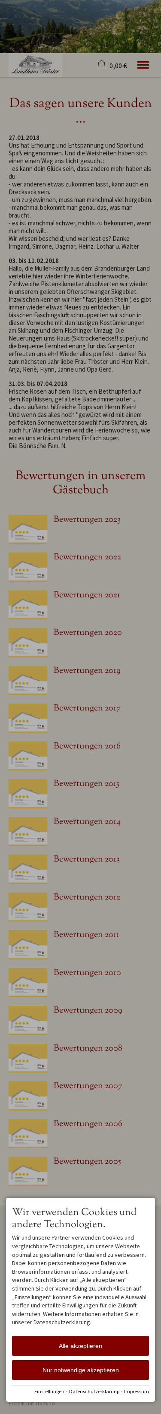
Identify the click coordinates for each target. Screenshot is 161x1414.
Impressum (136, 1391)
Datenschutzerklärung (94, 1391)
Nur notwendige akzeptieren (81, 1370)
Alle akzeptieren (80, 1345)
